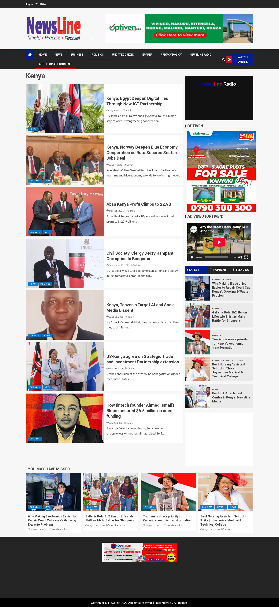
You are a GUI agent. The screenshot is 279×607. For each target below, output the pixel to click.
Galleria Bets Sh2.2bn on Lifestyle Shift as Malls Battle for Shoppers (229, 316)
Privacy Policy (171, 54)
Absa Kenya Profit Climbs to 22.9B (138, 204)
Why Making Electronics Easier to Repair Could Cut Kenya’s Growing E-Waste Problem (52, 520)
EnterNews (161, 602)
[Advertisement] (221, 441)
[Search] (223, 59)
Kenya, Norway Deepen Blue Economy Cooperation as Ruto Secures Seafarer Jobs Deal (143, 153)
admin (129, 110)
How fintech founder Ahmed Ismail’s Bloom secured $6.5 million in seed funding (140, 411)
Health (229, 360)
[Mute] (240, 257)
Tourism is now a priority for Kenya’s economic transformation (230, 343)
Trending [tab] (242, 269)
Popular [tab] (219, 269)
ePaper (147, 54)
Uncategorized (123, 54)
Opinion (34, 335)
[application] (219, 242)
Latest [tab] (194, 269)
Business (76, 54)
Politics (97, 54)
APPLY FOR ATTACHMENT (55, 64)
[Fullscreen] (246, 257)
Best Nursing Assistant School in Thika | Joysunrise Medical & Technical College (223, 520)
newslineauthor (60, 529)
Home (43, 54)
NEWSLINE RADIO (200, 54)
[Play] (192, 257)
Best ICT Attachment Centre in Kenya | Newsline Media (231, 397)
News (58, 54)
